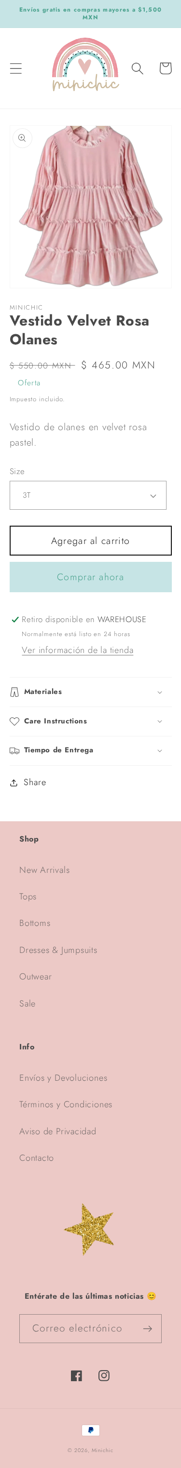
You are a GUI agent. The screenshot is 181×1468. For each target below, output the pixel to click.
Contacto (36, 1158)
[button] (15, 68)
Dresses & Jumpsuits (58, 950)
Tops (28, 896)
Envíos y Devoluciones (63, 1078)
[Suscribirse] (147, 1329)
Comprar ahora (90, 577)
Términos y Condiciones (65, 1104)
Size (17, 471)
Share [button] (35, 782)
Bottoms (34, 923)
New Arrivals (44, 870)
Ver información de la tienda (77, 650)
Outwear (35, 976)
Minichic (102, 1450)
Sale (27, 1003)
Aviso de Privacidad (58, 1131)
